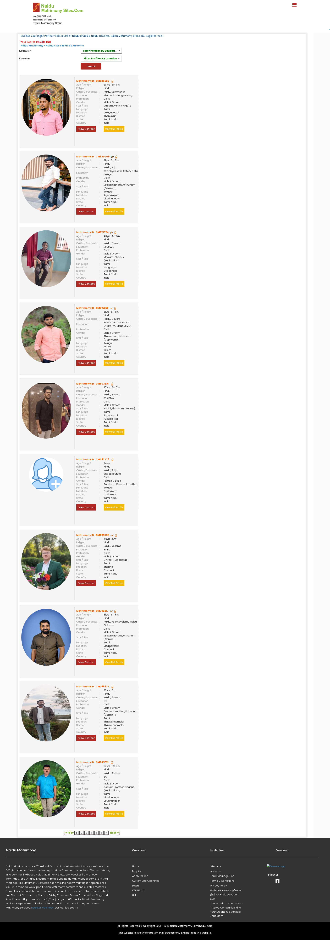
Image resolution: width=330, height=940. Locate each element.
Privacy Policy (218, 885)
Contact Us (139, 890)
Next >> (114, 833)
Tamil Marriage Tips (222, 876)
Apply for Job (140, 876)
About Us (215, 871)
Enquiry (136, 871)
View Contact (86, 129)
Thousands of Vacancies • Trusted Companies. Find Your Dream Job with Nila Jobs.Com (226, 910)
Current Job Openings (145, 881)
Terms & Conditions (222, 881)
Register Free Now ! (42, 907)
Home (136, 866)
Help (135, 895)
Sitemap (215, 866)
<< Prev (69, 833)
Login (135, 885)
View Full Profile (114, 129)
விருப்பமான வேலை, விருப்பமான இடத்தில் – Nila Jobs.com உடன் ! (225, 894)
